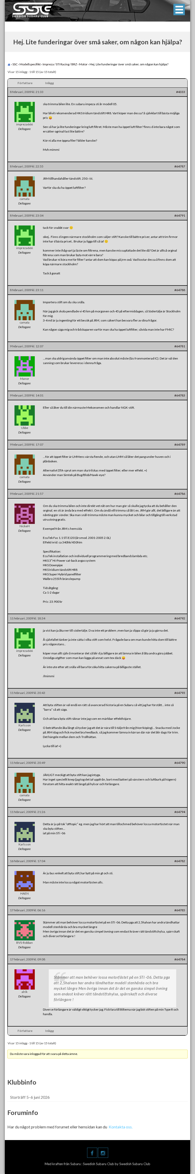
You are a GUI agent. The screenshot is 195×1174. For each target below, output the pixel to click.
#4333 (180, 92)
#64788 (179, 290)
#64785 (179, 910)
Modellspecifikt (30, 64)
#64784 (179, 959)
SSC (15, 64)
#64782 (179, 861)
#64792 (179, 618)
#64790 (179, 763)
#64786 (179, 494)
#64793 (179, 693)
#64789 (179, 444)
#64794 (179, 812)
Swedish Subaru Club (99, 1164)
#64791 (179, 215)
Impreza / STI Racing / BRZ (60, 64)
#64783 (179, 395)
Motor (83, 64)
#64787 (179, 166)
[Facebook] (92, 1153)
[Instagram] (103, 1153)
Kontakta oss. (121, 1126)
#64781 (179, 346)
